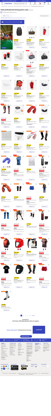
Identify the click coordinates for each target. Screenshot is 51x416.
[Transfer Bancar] (9, 366)
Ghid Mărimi (11, 353)
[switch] (2, 22)
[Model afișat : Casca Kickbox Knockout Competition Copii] (18, 249)
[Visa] (2, 366)
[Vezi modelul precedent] (1, 167)
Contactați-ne (3, 359)
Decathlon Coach (37, 348)
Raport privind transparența (45, 373)
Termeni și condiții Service (29, 350)
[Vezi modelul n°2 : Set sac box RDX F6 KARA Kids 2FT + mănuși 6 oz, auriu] (45, 167)
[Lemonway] (2, 370)
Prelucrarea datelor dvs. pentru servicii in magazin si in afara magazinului (29, 352)
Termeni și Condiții (5, 373)
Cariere (2, 349)
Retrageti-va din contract (12, 352)
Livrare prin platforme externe (13, 347)
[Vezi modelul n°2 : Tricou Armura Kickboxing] (45, 249)
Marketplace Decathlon (3, 357)
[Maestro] (6, 366)
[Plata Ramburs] (9, 368)
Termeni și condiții (29, 344)
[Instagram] (25, 366)
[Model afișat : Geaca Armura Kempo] (5, 249)
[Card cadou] (2, 368)
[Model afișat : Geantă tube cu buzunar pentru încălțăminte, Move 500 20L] (30, 37)
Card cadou (20, 346)
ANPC (27, 358)
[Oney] (6, 368)
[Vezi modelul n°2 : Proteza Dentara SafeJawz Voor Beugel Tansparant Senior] (5, 167)
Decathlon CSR (3, 353)
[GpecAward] (24, 369)
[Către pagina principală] (8, 3)
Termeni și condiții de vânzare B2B (29, 348)
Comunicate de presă (3, 347)
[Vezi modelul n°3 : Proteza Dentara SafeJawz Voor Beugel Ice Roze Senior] (7, 167)
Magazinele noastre (4, 348)
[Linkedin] (27, 366)
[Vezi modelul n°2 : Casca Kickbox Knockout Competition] (20, 249)
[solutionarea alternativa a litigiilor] (34, 366)
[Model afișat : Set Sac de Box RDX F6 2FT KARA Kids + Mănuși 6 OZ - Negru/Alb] (43, 167)
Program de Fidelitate (20, 345)
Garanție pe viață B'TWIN (21, 349)
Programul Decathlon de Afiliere (37, 350)
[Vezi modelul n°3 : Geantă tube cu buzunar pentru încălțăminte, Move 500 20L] (34, 37)
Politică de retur (12, 350)
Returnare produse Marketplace (46, 347)
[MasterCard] (4, 366)
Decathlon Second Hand (21, 352)
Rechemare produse (20, 354)
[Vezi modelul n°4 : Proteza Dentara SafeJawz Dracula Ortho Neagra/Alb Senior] (9, 167)
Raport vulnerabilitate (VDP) (28, 360)
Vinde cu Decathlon (46, 344)
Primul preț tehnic (4, 354)
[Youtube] (23, 366)
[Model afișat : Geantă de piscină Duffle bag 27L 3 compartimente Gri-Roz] (31, 62)
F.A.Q (39, 373)
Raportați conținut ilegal (46, 350)
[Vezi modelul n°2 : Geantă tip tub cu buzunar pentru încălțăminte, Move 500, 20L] (32, 37)
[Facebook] (21, 366)
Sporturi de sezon (38, 347)
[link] (4, 48)
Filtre (6, 15)
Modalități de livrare (13, 344)
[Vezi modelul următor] (11, 167)
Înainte (33, 315)
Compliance (3, 352)
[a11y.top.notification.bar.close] (49, 1)
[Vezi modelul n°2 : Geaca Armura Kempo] (7, 249)
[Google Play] (14, 369)
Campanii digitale (12, 354)
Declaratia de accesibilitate (29, 374)
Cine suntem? (3, 345)
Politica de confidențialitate (29, 355)
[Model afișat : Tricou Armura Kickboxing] (43, 249)
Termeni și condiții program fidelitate (29, 346)
